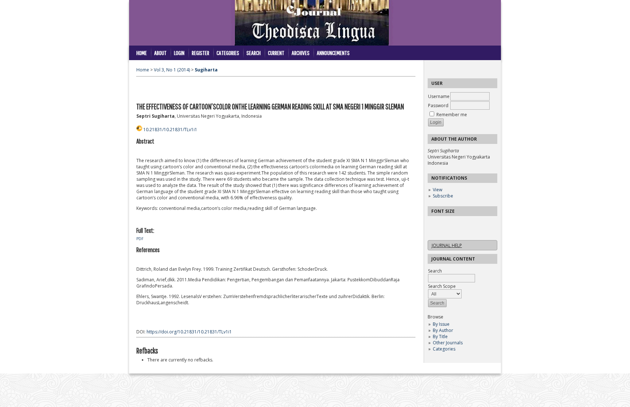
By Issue (441, 324)
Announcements (333, 52)
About (160, 52)
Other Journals (448, 343)
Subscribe (443, 196)
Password (438, 105)
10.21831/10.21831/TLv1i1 (170, 129)
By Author (443, 330)
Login (179, 52)
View (437, 190)
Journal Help (447, 245)
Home (141, 52)
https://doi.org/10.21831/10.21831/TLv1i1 (189, 332)
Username (439, 96)
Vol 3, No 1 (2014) (172, 70)
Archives (301, 52)
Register (200, 52)
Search (253, 52)
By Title (440, 336)
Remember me (451, 114)
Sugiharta (206, 70)
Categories (444, 349)
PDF (139, 238)
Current (276, 52)
